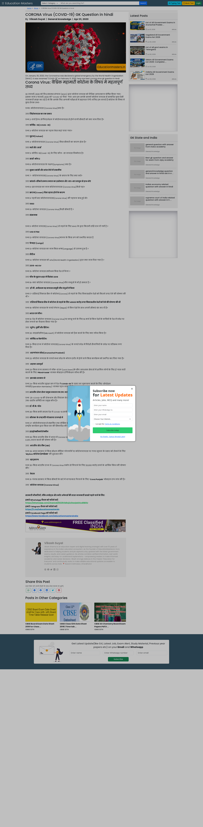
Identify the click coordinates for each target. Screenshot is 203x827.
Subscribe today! (112, 430)
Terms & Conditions (112, 424)
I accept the (107, 424)
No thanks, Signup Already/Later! (112, 436)
